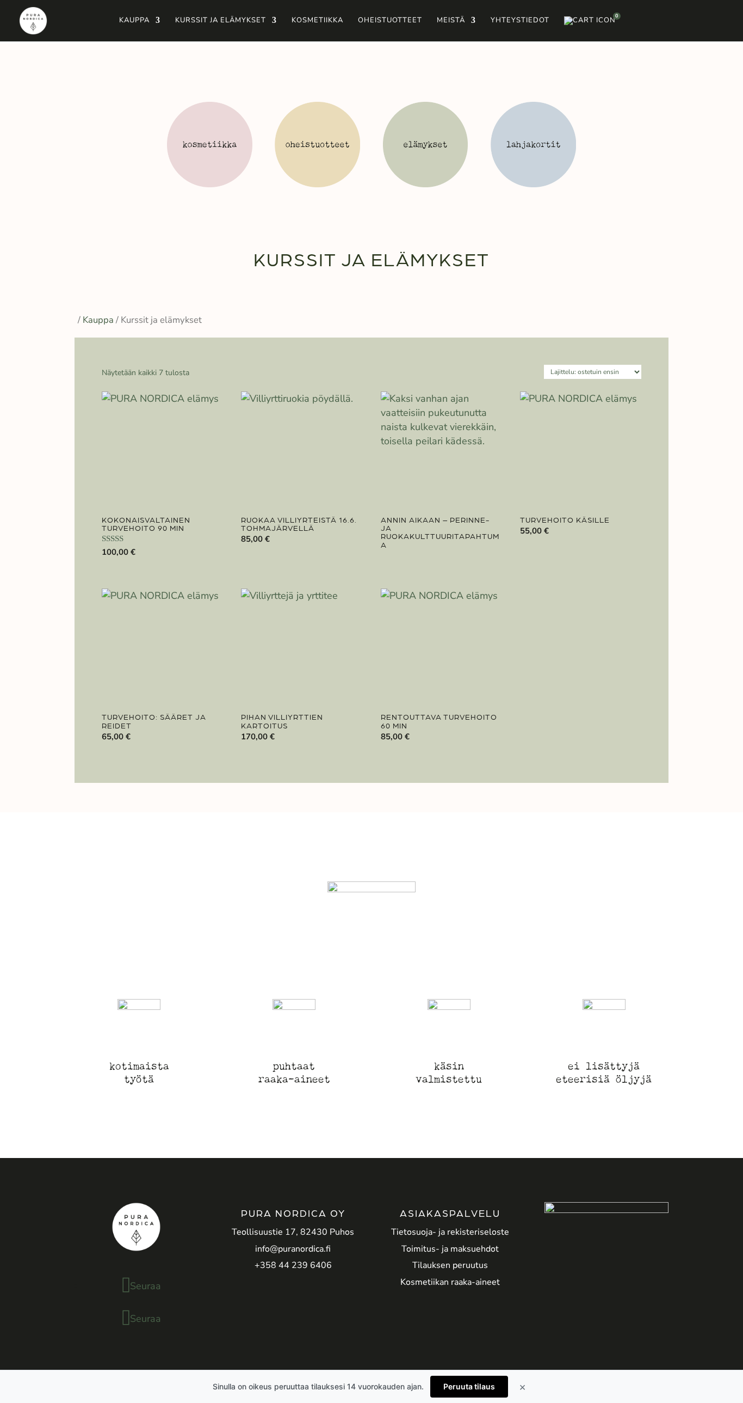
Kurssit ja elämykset (220, 20)
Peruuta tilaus (469, 1386)
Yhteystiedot (520, 20)
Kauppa (134, 20)
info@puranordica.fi (293, 1249)
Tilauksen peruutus (450, 1265)
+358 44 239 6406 (293, 1265)
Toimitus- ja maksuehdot (450, 1249)
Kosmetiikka (317, 20)
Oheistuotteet (390, 20)
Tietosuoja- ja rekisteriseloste (450, 1232)
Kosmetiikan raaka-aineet (450, 1282)
